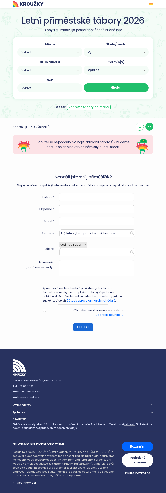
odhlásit (130, 424)
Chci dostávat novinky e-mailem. (98, 312)
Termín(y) (116, 62)
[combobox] (49, 52)
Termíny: (48, 233)
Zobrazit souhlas (108, 315)
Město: (49, 248)
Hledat (116, 87)
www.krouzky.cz (29, 397)
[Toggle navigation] (150, 4)
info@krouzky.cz (31, 391)
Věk (50, 80)
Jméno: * (47, 197)
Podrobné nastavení (137, 460)
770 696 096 (26, 386)
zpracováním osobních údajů (58, 428)
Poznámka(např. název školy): (39, 264)
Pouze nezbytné (137, 473)
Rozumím (137, 446)
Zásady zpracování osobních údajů (91, 301)
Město (50, 44)
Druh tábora (50, 62)
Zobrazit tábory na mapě (89, 107)
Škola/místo (116, 44)
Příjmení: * (46, 209)
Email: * (49, 221)
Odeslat (83, 327)
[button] (83, 405)
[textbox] (49, 52)
